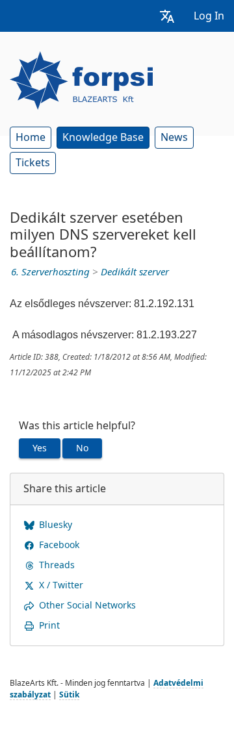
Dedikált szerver (135, 272)
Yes (39, 448)
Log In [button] (209, 16)
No (82, 448)
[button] (167, 16)
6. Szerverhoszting (50, 272)
